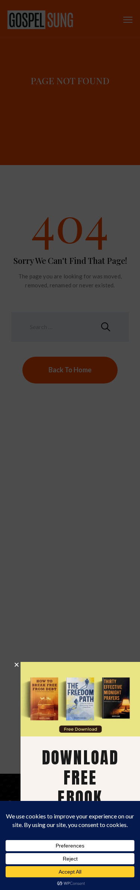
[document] (70, 445)
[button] (16, 665)
